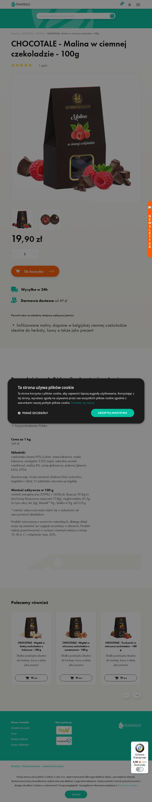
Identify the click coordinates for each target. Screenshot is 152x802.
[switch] (139, 769)
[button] (33, 413)
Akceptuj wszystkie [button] (112, 413)
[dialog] (76, 400)
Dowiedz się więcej (82, 403)
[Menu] (146, 744)
